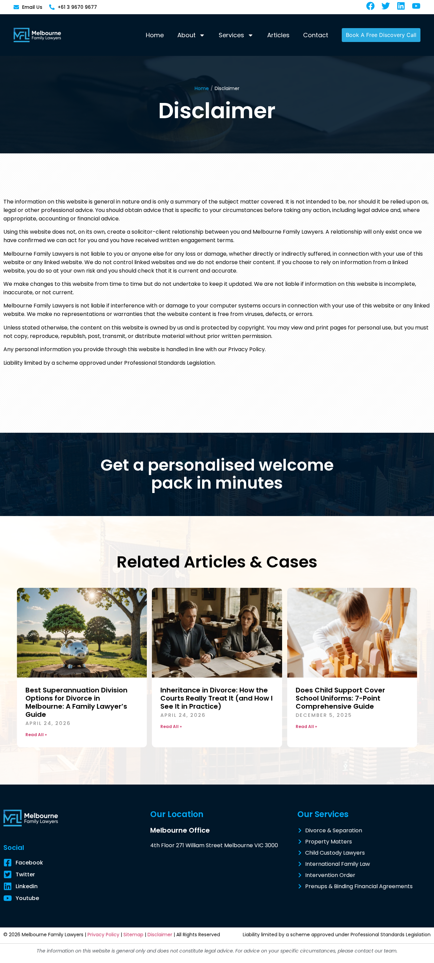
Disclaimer (159, 934)
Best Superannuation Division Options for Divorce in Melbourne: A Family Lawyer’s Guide (76, 702)
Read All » (36, 734)
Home (155, 35)
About (186, 35)
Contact (315, 35)
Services (231, 35)
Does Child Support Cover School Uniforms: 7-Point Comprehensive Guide (340, 698)
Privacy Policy (103, 934)
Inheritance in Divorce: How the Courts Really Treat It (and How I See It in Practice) (216, 698)
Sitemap (133, 934)
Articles (278, 35)
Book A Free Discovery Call (381, 34)
